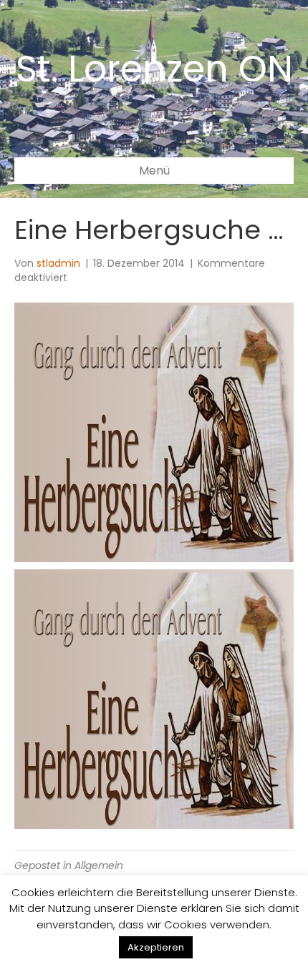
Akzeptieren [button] (155, 947)
